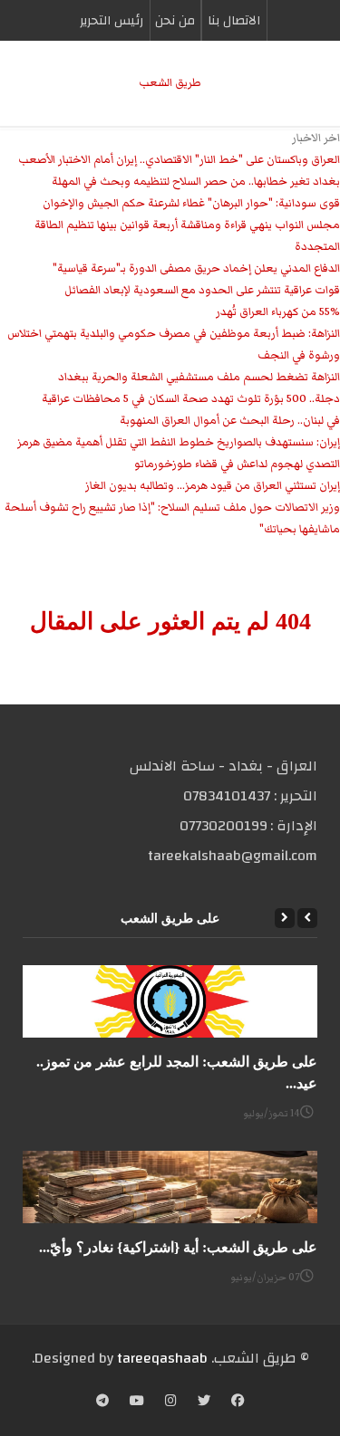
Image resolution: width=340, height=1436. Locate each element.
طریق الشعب (170, 82)
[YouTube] (137, 1402)
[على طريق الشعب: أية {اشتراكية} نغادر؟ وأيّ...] (170, 1187)
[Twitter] (204, 1402)
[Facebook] (237, 1402)
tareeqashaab (162, 1358)
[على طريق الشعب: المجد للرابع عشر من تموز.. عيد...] (170, 1001)
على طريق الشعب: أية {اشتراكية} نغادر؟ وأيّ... (178, 1247)
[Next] (285, 918)
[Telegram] (102, 1402)
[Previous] (307, 918)
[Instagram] (171, 1402)
